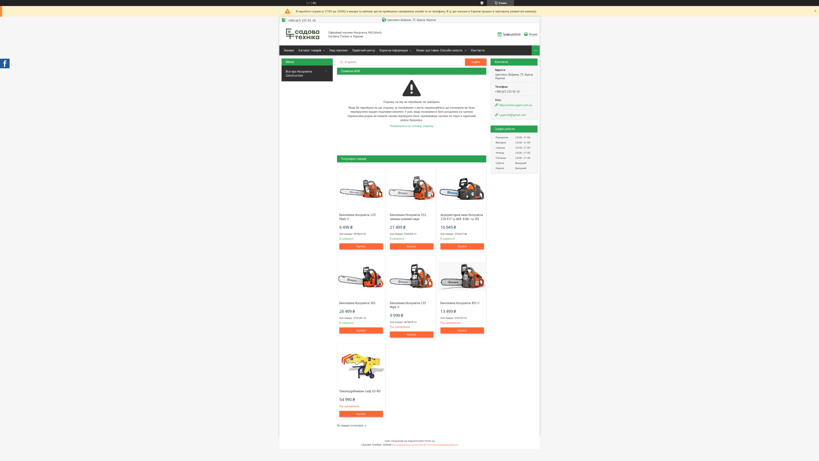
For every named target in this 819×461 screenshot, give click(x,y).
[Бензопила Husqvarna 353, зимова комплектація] (412, 188)
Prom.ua (430, 440)
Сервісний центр (363, 50)
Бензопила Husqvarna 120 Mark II (357, 217)
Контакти (478, 50)
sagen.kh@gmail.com (512, 115)
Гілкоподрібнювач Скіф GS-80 (359, 391)
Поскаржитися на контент (408, 444)
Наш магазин (339, 50)
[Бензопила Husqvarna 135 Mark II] (412, 276)
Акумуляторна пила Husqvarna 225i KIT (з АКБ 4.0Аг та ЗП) (461, 217)
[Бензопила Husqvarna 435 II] (462, 276)
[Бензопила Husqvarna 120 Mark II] (361, 188)
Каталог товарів (310, 50)
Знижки (289, 50)
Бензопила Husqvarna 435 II (459, 303)
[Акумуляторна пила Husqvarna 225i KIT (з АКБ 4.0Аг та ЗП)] (462, 188)
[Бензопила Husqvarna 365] (361, 276)
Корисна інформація (394, 50)
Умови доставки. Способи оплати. (439, 50)
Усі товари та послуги (350, 425)
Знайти (475, 62)
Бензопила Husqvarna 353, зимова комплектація (408, 217)
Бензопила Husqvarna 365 (357, 303)
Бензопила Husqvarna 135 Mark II (408, 305)
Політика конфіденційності (442, 444)
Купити (361, 246)
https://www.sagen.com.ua (515, 105)
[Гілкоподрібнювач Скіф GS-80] (361, 364)
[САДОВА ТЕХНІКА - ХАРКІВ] (303, 34)
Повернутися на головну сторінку (411, 126)
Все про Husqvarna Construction (299, 73)
